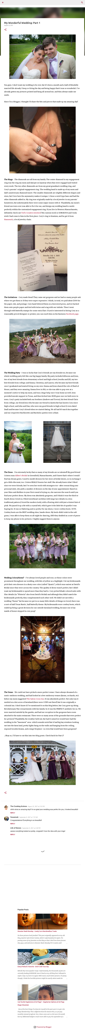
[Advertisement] (42, 887)
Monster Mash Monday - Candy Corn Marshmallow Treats (37, 931)
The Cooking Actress (18, 806)
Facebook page (72, 314)
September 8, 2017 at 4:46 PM (31, 828)
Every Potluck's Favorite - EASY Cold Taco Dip (33, 966)
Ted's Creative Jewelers (31, 213)
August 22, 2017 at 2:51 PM (36, 806)
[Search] (8, 2)
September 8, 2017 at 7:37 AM (28, 817)
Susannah (14, 817)
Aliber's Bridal (21, 475)
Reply (12, 813)
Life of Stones (15, 828)
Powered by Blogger (44, 1027)
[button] (5, 29)
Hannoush (8, 219)
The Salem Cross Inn (35, 699)
